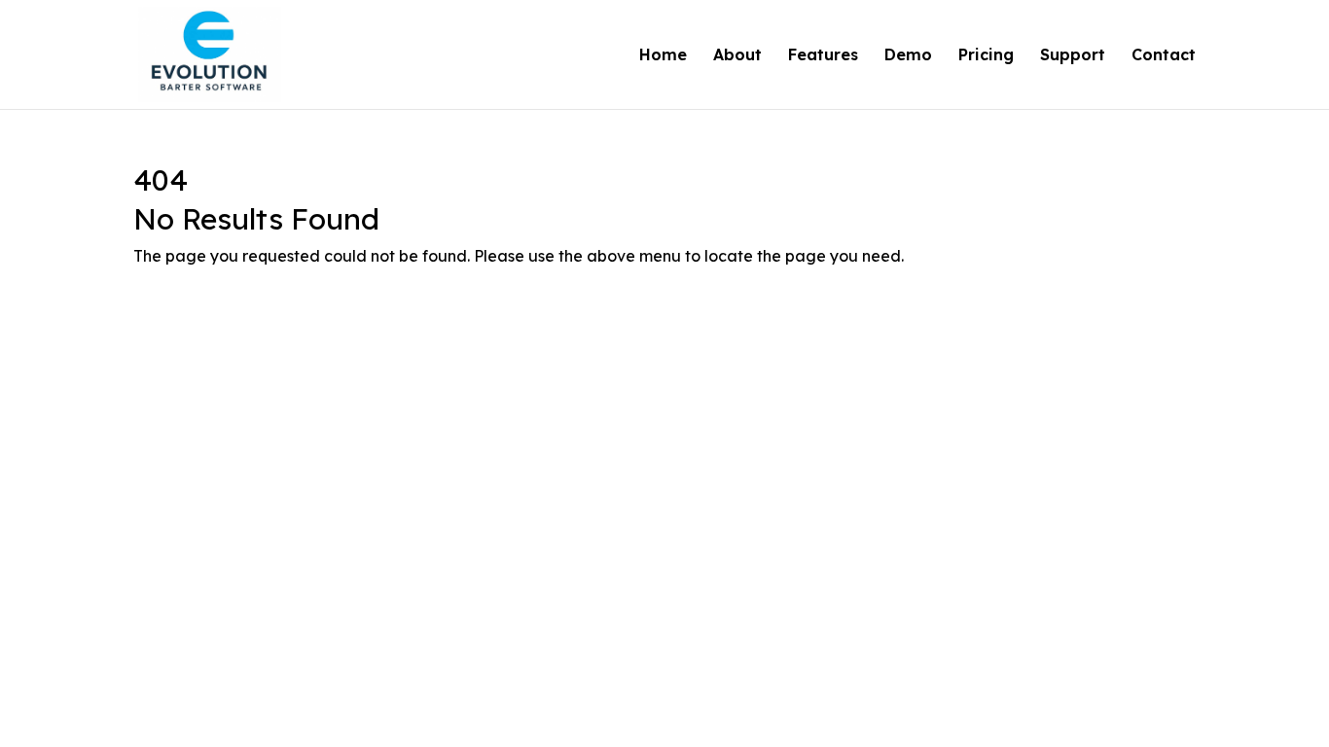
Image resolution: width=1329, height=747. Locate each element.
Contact (1163, 56)
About (737, 56)
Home (663, 56)
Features (823, 56)
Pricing (986, 56)
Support (1072, 56)
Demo (908, 56)
